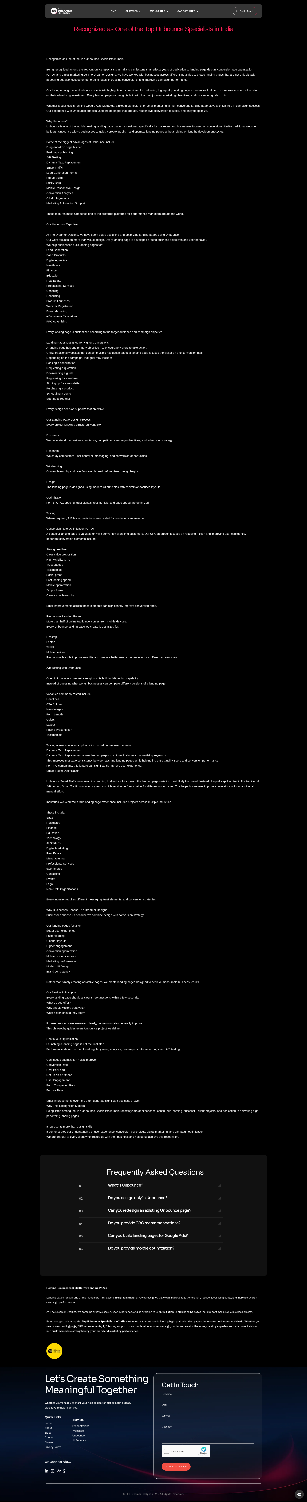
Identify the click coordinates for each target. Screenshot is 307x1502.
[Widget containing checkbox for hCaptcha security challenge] (186, 1451)
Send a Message (178, 1466)
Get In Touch (246, 11)
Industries (157, 11)
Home (112, 11)
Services (132, 11)
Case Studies (186, 11)
